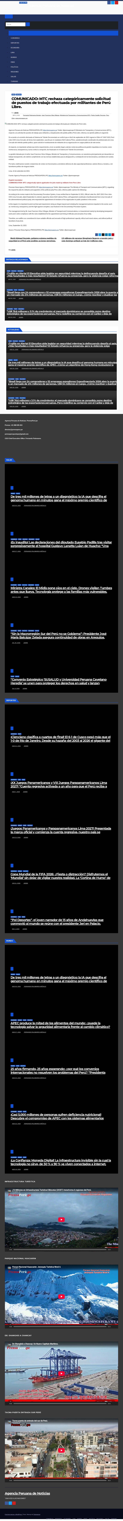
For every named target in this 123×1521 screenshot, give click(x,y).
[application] (61, 1220)
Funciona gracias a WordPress (13, 1514)
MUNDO (14, 57)
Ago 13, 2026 (16, 597)
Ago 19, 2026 (16, 1169)
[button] (5, 20)
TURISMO (14, 81)
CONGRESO (15, 38)
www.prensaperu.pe (21, 118)
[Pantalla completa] (116, 1250)
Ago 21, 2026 (16, 746)
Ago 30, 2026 (14, 368)
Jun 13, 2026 (16, 837)
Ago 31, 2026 (14, 349)
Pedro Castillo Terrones (98, 115)
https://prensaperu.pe (50, 130)
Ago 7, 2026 (16, 791)
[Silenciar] (113, 1250)
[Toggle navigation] (9, 16)
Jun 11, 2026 (16, 883)
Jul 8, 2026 (16, 688)
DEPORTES (15, 43)
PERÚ (13, 62)
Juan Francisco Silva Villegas (50, 115)
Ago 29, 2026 (14, 406)
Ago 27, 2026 (16, 551)
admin (16, 113)
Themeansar (36, 1514)
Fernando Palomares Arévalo (32, 115)
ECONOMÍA (15, 47)
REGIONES (15, 72)
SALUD (13, 76)
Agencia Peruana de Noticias (51, 5)
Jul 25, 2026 (16, 643)
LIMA (13, 52)
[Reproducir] (7, 1250)
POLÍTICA (14, 67)
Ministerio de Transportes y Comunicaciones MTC (75, 115)
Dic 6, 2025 (15, 929)
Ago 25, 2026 (16, 1078)
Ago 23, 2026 (16, 1123)
